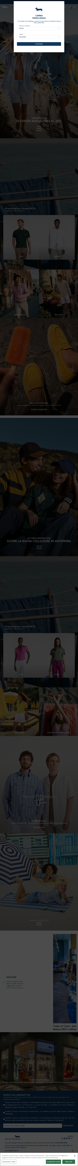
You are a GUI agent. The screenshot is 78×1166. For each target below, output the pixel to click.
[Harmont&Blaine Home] (39, 9)
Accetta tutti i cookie (53, 1162)
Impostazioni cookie (9, 1162)
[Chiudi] (75, 1156)
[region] (39, 1159)
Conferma (39, 44)
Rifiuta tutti (68, 1162)
